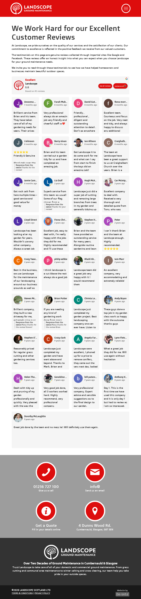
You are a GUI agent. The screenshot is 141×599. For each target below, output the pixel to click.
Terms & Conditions (22, 593)
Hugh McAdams (90, 180)
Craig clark (60, 337)
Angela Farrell (90, 337)
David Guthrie (90, 102)
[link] (31, 8)
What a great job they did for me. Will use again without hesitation (115, 354)
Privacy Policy (42, 593)
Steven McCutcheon (30, 298)
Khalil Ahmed (90, 259)
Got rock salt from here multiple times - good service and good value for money (25, 198)
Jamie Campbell (30, 180)
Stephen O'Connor (30, 337)
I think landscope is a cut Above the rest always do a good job (55, 273)
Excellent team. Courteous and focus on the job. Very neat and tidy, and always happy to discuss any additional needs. (116, 121)
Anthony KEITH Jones (121, 377)
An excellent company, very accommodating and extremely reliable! (115, 275)
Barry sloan (60, 141)
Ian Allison (90, 141)
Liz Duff (58, 180)
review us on (119, 86)
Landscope (31, 83)
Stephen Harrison (90, 219)
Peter (117, 219)
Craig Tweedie (30, 259)
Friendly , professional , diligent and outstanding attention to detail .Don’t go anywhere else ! (85, 121)
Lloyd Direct (30, 219)
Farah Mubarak (60, 102)
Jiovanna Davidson (30, 102)
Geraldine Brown (60, 377)
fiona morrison (121, 102)
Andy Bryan (121, 298)
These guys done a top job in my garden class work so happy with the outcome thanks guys (115, 316)
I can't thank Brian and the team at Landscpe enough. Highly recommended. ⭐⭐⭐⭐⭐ (115, 239)
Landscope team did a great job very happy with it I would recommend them (85, 277)
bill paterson (90, 377)
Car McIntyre (121, 180)
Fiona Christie (60, 219)
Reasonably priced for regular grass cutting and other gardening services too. (24, 355)
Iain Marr (119, 259)
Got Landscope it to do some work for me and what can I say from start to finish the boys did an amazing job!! (85, 161)
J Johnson (29, 141)
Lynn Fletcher (121, 337)
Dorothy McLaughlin (35, 416)
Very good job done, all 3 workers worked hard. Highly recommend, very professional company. (55, 396)
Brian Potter (60, 298)
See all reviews (105, 86)
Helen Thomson (30, 377)
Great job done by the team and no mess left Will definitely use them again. (56, 427)
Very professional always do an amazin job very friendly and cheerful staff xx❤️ (55, 118)
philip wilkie (60, 259)
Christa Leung (90, 298)
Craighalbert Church (121, 141)
